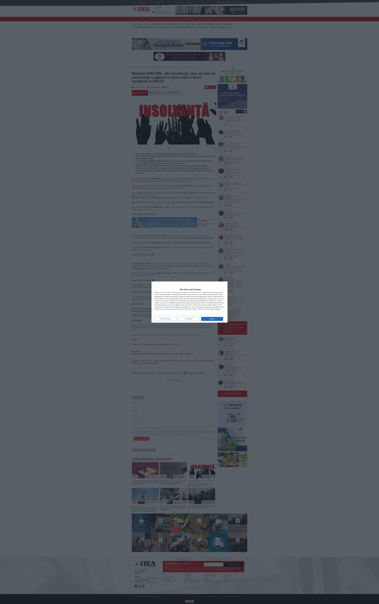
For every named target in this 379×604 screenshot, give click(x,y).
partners (164, 292)
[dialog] (189, 302)
